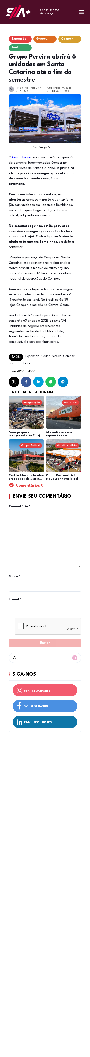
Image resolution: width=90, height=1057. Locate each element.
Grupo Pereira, (51, 356)
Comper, (68, 356)
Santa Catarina (20, 363)
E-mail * (15, 599)
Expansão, (32, 356)
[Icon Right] (74, 657)
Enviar (45, 643)
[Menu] (81, 12)
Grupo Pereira (22, 157)
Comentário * (19, 506)
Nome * (15, 576)
